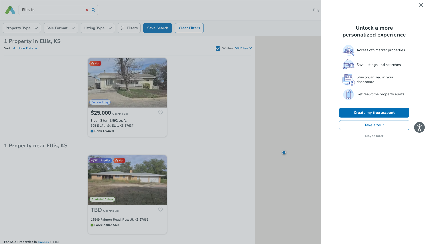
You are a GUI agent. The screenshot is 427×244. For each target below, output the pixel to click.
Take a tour (374, 125)
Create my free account (374, 112)
